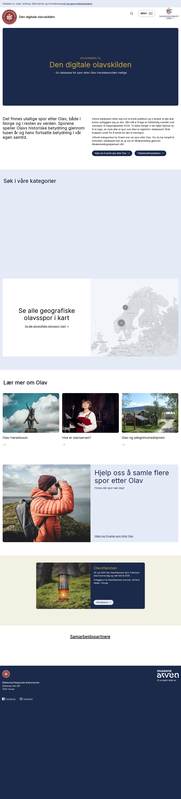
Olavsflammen (102, 602)
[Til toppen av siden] (174, 793)
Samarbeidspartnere (90, 636)
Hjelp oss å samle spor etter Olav (110, 153)
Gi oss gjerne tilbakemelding (78, 3)
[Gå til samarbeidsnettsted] (169, 18)
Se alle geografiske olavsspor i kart (46, 326)
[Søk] (132, 14)
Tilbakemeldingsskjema (148, 153)
